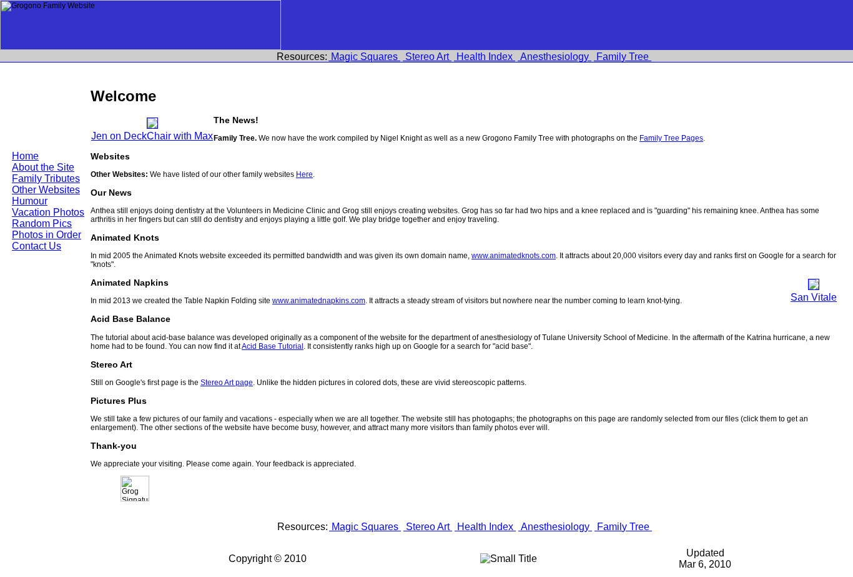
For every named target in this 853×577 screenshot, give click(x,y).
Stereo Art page (226, 382)
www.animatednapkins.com (318, 300)
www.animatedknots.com (513, 255)
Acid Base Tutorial (272, 346)
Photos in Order (46, 234)
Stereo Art (427, 56)
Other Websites (46, 189)
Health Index (484, 56)
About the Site (43, 167)
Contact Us (36, 246)
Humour (29, 201)
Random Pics (42, 223)
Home (25, 156)
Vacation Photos (48, 212)
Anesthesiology (554, 56)
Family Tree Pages (671, 138)
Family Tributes (46, 178)
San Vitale (814, 297)
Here (304, 174)
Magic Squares (364, 56)
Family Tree (622, 56)
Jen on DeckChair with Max (152, 136)
